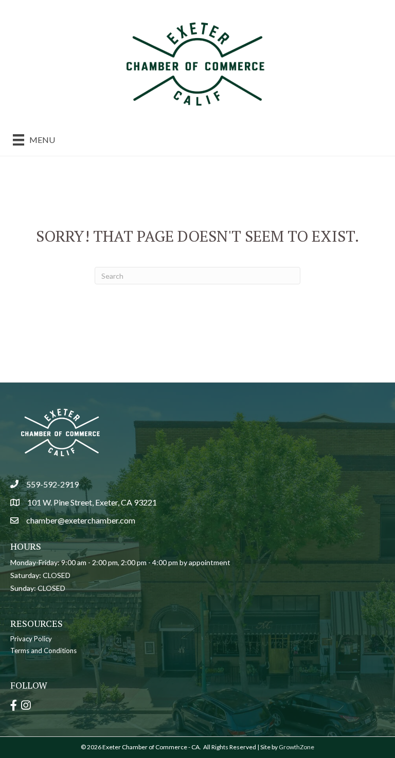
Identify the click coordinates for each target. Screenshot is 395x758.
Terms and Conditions (43, 650)
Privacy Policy (31, 639)
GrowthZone (296, 747)
